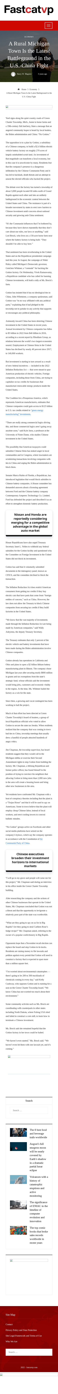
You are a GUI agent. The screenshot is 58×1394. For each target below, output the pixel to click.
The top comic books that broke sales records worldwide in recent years (39, 1235)
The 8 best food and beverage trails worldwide (38, 1133)
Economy (29, 37)
